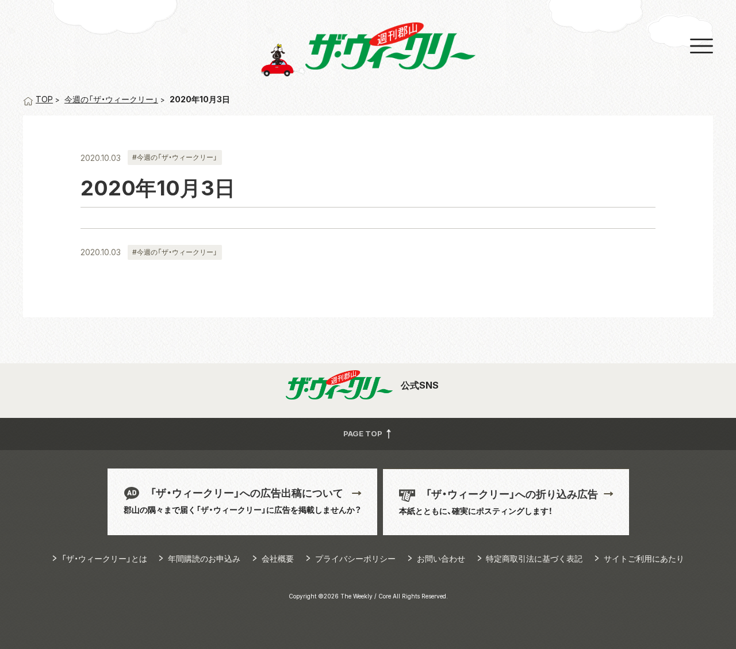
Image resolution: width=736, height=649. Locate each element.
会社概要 (278, 558)
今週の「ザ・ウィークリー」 (111, 99)
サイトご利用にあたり (644, 558)
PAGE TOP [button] (363, 433)
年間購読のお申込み (204, 558)
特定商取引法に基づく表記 (534, 558)
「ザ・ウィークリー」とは (104, 558)
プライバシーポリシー (355, 558)
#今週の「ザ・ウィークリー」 (174, 157)
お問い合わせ (441, 558)
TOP (44, 99)
